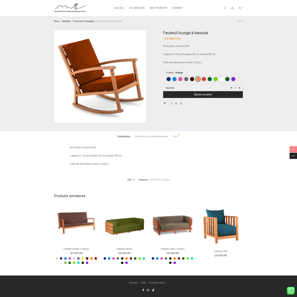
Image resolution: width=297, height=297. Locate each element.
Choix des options (76, 253)
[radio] (168, 79)
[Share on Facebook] (171, 103)
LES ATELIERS (137, 8)
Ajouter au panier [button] (220, 255)
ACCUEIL (119, 8)
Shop (56, 21)
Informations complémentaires (151, 136)
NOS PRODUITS (158, 8)
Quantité (170, 88)
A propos (133, 282)
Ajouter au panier (203, 94)
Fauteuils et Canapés (84, 21)
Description (124, 136)
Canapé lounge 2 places (76, 248)
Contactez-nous (157, 282)
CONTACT (177, 8)
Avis (176, 136)
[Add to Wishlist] (166, 103)
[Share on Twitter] (176, 103)
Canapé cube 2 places (173, 248)
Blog (143, 282)
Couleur (170, 72)
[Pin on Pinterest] (181, 103)
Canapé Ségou (124, 248)
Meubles (66, 21)
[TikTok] (153, 290)
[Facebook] (143, 290)
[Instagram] (148, 290)
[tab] (123, 136)
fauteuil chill (220, 251)
